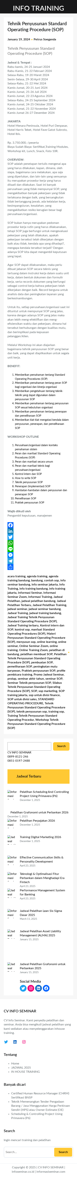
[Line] (38, 549)
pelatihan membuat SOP (36, 654)
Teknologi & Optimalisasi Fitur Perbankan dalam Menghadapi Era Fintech (42, 878)
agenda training (37, 576)
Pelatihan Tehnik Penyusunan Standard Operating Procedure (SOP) (37, 658)
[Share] (38, 567)
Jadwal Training (17, 613)
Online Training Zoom (33, 650)
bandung (37, 580)
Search (61, 746)
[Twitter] (38, 537)
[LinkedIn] (38, 531)
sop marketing (47, 691)
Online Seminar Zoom (33, 646)
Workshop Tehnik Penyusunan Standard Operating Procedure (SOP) (36, 724)
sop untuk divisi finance (44, 695)
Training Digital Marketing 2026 (40, 837)
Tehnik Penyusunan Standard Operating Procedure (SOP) (36, 707)
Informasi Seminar (30, 592)
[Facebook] (38, 525)
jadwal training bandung (45, 613)
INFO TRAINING (38, 8)
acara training (16, 576)
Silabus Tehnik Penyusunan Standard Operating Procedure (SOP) (34, 687)
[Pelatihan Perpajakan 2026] (12, 827)
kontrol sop (22, 629)
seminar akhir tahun (31, 678)
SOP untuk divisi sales (22, 699)
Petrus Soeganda (45, 39)
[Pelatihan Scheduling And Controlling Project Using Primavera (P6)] (12, 800)
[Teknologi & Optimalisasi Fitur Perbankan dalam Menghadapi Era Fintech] (12, 880)
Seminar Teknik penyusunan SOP (29, 682)
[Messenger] (38, 555)
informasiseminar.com (50, 1171)
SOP (34, 691)
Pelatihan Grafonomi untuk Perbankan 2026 (39, 812)
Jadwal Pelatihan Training (49, 605)
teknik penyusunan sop (31, 711)
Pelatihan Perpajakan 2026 (37, 820)
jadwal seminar (17, 609)
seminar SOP (53, 678)
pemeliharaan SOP (19, 666)
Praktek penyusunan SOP (38, 670)
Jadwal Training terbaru (22, 625)
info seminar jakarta (45, 584)
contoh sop (51, 580)
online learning (47, 641)
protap (11, 678)
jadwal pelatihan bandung (38, 600)
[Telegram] (38, 561)
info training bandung (33, 588)
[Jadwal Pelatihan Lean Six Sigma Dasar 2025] (12, 919)
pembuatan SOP (42, 662)
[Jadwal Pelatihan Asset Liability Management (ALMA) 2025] (12, 945)
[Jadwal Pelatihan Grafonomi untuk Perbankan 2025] (12, 978)
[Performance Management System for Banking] (12, 899)
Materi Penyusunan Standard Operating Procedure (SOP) (36, 637)
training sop (56, 711)
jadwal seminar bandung (45, 609)
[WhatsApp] (38, 543)
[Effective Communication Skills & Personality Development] (12, 864)
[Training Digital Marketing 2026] (12, 845)
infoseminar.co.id (23, 1171)
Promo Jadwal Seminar (49, 674)
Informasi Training (40, 596)
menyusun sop (26, 641)
